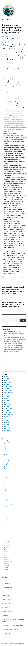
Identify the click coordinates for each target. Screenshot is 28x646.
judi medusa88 (6, 633)
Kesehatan (7, 507)
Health (5, 485)
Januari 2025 (7, 406)
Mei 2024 (6, 422)
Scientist (6, 533)
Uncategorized (22, 277)
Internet (6, 495)
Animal (6, 441)
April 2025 (6, 400)
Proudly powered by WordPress (17, 643)
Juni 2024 (6, 420)
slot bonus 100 (6, 603)
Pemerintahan (8, 519)
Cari (3, 317)
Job (4, 503)
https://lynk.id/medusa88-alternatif (12, 625)
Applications (7, 443)
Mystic (5, 517)
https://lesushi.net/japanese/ (10, 629)
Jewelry (6, 501)
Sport (5, 549)
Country (6, 457)
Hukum (6, 489)
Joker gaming (6, 595)
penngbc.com (8, 19)
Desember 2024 (8, 408)
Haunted (6, 483)
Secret (5, 537)
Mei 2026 (6, 380)
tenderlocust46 (7, 277)
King (5, 511)
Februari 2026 (8, 382)
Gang (5, 477)
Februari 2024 (8, 428)
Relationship (7, 527)
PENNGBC (5, 37)
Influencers (7, 491)
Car (4, 451)
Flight (5, 469)
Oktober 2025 (7, 390)
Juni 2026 (6, 378)
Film (5, 467)
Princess (6, 525)
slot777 (4, 637)
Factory (6, 463)
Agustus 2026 (7, 376)
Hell (5, 487)
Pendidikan (7, 521)
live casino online (7, 587)
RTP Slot (4, 579)
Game (5, 473)
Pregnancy (7, 523)
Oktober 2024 (7, 412)
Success (6, 551)
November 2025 (8, 388)
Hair (5, 481)
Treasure (6, 559)
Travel (5, 557)
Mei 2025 (6, 398)
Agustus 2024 (7, 416)
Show (5, 543)
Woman (6, 567)
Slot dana (5, 591)
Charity (6, 455)
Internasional (7, 493)
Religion (6, 529)
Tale (5, 553)
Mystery (6, 515)
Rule (5, 531)
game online (7, 475)
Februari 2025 (8, 404)
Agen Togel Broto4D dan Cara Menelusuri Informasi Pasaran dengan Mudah (14, 333)
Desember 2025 (8, 386)
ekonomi (6, 461)
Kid (5, 509)
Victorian (6, 563)
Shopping (6, 541)
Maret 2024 (7, 426)
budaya (6, 449)
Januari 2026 (7, 384)
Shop (5, 539)
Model (5, 513)
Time (5, 555)
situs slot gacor (6, 611)
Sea (5, 535)
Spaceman (6, 547)
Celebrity (6, 453)
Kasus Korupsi (8, 505)
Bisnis (5, 447)
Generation (7, 479)
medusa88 (5, 615)
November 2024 (8, 410)
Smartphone (7, 545)
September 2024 (8, 414)
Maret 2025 (7, 402)
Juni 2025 (6, 396)
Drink (5, 459)
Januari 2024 (7, 430)
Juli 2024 (6, 418)
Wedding (6, 565)
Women (6, 569)
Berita (5, 445)
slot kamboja (6, 607)
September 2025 (8, 392)
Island (5, 497)
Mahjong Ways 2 (7, 599)
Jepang (6, 499)
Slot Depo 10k (6, 583)
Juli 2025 (6, 394)
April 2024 (6, 424)
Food (5, 471)
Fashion (6, 465)
